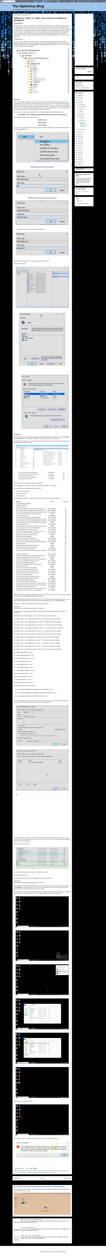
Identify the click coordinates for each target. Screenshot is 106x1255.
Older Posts (67, 1178)
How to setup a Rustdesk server (28, 1227)
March (81, 118)
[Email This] (30, 1168)
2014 (79, 150)
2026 (79, 95)
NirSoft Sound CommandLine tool (42, 839)
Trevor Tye (80, 85)
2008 (79, 164)
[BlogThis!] (31, 1168)
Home (42, 1178)
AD (41, 1170)
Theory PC (79, 201)
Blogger (64, 1251)
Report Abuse (80, 169)
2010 (79, 159)
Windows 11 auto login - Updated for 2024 (30, 1235)
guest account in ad (47, 1170)
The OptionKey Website (82, 203)
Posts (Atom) (45, 1182)
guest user (55, 1170)
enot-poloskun (52, 1251)
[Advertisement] (84, 39)
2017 (79, 143)
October (81, 104)
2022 (79, 132)
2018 (79, 141)
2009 (79, 161)
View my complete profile (82, 87)
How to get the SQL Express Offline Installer (31, 1219)
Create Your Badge (85, 191)
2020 (79, 136)
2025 (79, 97)
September (82, 106)
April (80, 115)
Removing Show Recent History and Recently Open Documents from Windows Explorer (39, 1186)
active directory (21, 1170)
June (80, 113)
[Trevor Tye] (76, 193)
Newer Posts (17, 1178)
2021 (79, 134)
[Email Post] (27, 1168)
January (81, 129)
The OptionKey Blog (28, 6)
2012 (79, 155)
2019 (79, 139)
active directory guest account (33, 1170)
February (81, 120)
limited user (30, 1172)
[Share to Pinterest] (36, 1168)
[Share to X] (33, 1168)
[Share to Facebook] (34, 1168)
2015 (79, 148)
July (80, 111)
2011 (79, 157)
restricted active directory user (40, 1172)
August (81, 108)
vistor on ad (51, 1172)
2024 (79, 100)
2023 (79, 102)
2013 (79, 152)
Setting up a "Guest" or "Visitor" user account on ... (83, 124)
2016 (79, 145)
